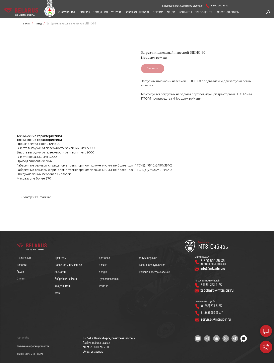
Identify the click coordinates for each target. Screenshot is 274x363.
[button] (228, 12)
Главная (25, 23)
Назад (39, 23)
